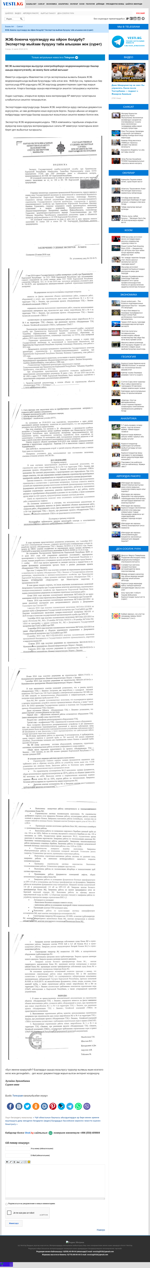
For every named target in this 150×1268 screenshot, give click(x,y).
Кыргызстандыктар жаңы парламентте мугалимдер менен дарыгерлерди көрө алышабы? (132, 456)
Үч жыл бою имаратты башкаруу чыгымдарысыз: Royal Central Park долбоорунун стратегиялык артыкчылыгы (132, 315)
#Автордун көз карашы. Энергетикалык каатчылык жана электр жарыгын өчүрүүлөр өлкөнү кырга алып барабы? (133, 487)
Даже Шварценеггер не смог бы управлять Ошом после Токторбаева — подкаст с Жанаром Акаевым (128, 89)
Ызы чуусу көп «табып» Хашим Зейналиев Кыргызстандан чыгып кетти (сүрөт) (133, 596)
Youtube (135, 18)
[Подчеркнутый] (14, 1162)
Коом (81, 4)
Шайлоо (9, 13)
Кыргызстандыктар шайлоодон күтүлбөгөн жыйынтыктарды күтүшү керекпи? (131, 447)
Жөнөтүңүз (14, 1223)
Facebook (131, 18)
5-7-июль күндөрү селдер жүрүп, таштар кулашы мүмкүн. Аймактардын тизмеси (131, 428)
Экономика (51, 4)
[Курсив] (10, 1162)
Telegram (144, 18)
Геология (90, 4)
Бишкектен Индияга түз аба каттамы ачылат (132, 151)
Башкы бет (31, 4)
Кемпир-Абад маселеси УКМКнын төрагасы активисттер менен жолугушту (131, 144)
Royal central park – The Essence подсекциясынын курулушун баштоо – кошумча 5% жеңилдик (133, 304)
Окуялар (74, 4)
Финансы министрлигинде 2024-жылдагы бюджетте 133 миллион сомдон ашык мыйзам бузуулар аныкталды (133, 346)
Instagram (139, 18)
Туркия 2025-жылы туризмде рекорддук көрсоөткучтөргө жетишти (133, 324)
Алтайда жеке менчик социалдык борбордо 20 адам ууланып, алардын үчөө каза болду (133, 201)
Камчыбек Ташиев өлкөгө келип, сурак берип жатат (132, 181)
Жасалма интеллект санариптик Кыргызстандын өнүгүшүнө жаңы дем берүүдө (133, 270)
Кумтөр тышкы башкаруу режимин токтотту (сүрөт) (132, 374)
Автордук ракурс (31, 13)
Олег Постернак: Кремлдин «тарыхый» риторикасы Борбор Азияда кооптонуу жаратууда (132, 134)
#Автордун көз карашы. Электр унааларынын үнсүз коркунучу (132, 525)
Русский (140, 13)
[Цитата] (21, 1162)
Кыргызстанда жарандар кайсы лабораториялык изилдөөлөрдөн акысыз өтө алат (132, 586)
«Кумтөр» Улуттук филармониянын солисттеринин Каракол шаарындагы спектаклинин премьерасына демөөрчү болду (132, 405)
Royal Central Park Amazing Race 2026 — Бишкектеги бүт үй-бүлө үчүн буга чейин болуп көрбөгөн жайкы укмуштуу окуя (132, 250)
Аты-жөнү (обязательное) (42, 1148)
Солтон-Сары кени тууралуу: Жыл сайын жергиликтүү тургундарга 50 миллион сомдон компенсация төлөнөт (133, 385)
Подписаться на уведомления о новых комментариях (31, 1204)
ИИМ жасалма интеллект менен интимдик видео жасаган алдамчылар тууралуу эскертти (131, 240)
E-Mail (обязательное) (40, 1155)
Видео (18, 13)
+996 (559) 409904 (90, 1133)
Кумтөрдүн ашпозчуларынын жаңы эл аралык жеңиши (133, 392)
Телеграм (17, 1095)
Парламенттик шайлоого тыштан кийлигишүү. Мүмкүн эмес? (133, 464)
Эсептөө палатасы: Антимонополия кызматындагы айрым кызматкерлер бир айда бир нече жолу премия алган (133, 335)
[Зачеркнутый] (18, 1162)
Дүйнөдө (100, 4)
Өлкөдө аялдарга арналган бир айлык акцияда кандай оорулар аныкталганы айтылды (132, 577)
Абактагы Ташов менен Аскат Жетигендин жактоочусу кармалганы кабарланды (133, 191)
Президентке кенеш (115, 4)
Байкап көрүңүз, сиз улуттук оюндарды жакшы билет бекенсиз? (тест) (132, 616)
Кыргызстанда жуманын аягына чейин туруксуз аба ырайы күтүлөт (132, 437)
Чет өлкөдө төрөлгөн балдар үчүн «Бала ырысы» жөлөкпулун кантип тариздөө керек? (133, 261)
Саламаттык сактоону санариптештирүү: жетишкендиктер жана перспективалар (130, 568)
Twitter (127, 18)
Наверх (101, 1230)
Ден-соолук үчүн (65, 13)
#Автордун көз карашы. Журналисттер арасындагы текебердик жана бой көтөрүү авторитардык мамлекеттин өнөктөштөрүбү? (133, 498)
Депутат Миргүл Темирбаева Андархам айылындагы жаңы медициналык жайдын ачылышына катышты (133, 558)
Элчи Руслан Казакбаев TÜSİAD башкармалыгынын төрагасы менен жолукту (132, 161)
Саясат (41, 4)
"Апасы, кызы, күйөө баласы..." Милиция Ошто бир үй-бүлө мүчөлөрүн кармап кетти (133, 219)
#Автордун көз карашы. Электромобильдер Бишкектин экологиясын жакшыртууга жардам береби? (131, 537)
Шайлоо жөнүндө (134, 4)
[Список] (25, 1162)
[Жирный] (7, 1162)
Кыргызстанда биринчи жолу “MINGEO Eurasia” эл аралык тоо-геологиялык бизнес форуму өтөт (133, 366)
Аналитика (63, 4)
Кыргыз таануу (48, 13)
